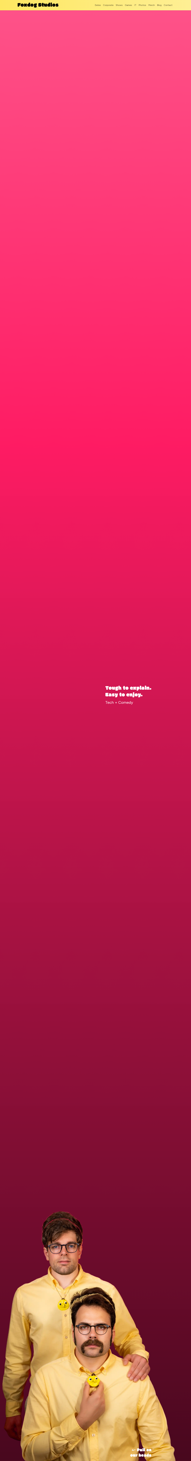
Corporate (108, 5)
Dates (98, 5)
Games (128, 5)
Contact (168, 5)
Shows (119, 5)
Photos (142, 5)
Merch (151, 5)
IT (135, 5)
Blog (159, 5)
